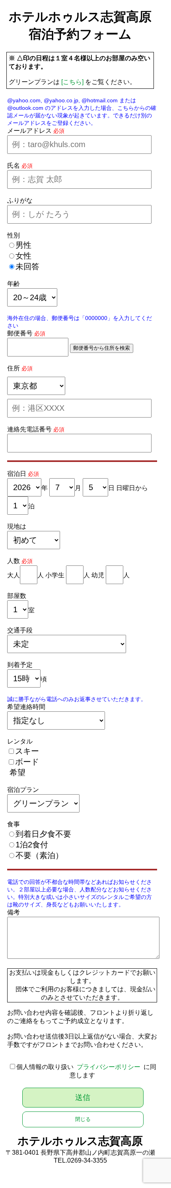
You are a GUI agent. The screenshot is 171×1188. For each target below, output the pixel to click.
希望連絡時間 (26, 706)
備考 (13, 912)
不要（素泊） (39, 855)
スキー (27, 751)
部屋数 (16, 595)
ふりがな (20, 200)
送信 (82, 1097)
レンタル (20, 741)
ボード (27, 761)
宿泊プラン (23, 789)
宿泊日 (16, 473)
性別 (13, 235)
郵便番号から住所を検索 (101, 348)
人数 (13, 561)
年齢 (13, 283)
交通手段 (20, 630)
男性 (23, 245)
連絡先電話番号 (29, 429)
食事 (13, 824)
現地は (16, 526)
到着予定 (20, 664)
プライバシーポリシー (108, 1066)
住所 (13, 368)
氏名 (13, 165)
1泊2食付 (32, 844)
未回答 (27, 266)
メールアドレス (29, 130)
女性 (23, 255)
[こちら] (72, 82)
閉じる (83, 1119)
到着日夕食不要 (43, 834)
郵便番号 (20, 333)
